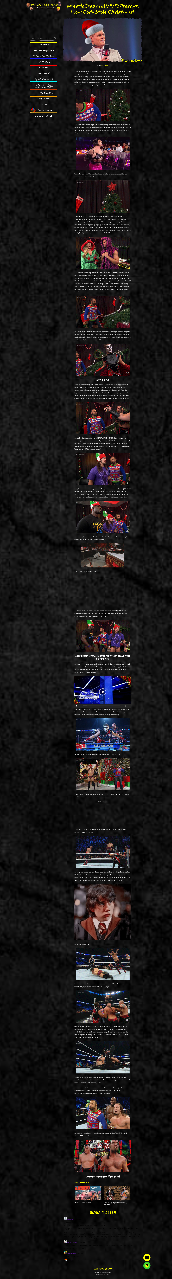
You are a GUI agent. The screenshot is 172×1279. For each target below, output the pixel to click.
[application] (102, 692)
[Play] (77, 706)
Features (44, 104)
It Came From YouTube (43, 56)
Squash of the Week (43, 79)
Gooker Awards (45, 110)
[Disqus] (103, 1238)
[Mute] (126, 706)
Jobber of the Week (44, 73)
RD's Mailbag (44, 62)
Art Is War (44, 98)
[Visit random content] (146, 1265)
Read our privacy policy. (103, 1274)
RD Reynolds (105, 65)
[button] (102, 692)
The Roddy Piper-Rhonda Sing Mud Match (115, 1204)
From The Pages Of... (44, 93)
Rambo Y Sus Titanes (83, 1203)
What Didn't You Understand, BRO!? (44, 86)
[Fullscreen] (128, 706)
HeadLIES (43, 67)
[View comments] (146, 1257)
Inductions (43, 44)
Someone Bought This (44, 50)
